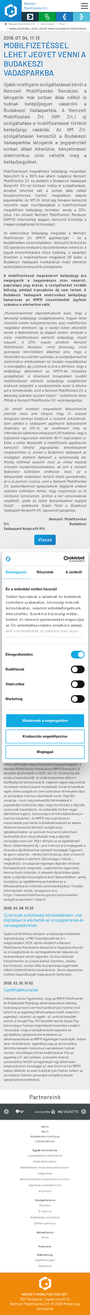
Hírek (62, 23)
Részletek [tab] (45, 572)
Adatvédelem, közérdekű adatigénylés (45, 1167)
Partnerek (45, 1246)
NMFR (45, 1126)
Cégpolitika (45, 1173)
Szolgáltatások (45, 1200)
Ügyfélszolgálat (45, 1260)
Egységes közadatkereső (45, 1185)
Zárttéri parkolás (45, 1223)
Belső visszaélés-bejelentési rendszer (45, 1179)
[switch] (77, 669)
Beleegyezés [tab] (16, 572)
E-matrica (45, 1211)
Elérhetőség (45, 1254)
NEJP (45, 1131)
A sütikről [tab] (74, 572)
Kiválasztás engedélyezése (45, 736)
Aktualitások (45, 1232)
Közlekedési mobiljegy (45, 1136)
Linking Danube (45, 1141)
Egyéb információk (45, 1150)
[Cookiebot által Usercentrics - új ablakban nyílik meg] (64, 559)
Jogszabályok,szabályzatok (45, 1155)
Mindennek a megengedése (45, 720)
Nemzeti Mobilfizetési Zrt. (36, 5)
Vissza (45, 539)
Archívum (45, 1191)
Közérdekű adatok (45, 1161)
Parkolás (45, 1205)
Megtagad (45, 752)
